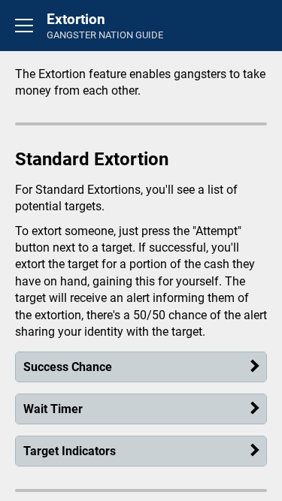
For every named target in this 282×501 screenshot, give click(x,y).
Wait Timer (53, 409)
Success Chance (67, 367)
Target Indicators (69, 451)
